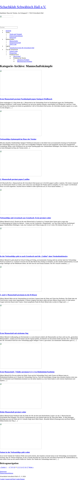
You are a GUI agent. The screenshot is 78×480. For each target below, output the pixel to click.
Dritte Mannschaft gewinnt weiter (13, 412)
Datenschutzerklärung (6, 473)
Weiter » (31, 467)
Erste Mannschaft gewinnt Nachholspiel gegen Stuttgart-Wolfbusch (26, 99)
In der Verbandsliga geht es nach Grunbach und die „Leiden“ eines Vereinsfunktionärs (34, 256)
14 (22, 467)
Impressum (3, 471)
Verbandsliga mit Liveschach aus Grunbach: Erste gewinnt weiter (25, 218)
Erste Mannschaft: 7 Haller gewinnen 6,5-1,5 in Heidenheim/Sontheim (27, 372)
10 (14, 467)
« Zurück (3, 467)
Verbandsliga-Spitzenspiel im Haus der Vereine (18, 139)
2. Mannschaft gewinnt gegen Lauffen (14, 179)
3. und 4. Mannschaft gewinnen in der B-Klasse (18, 295)
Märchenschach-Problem (24, 61)
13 (20, 467)
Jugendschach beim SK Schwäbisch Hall (22, 48)
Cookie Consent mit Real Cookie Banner (12, 479)
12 (18, 467)
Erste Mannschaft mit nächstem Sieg (14, 333)
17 (27, 467)
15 (23, 467)
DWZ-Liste (13, 44)
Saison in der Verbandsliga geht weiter (15, 452)
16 (25, 467)
